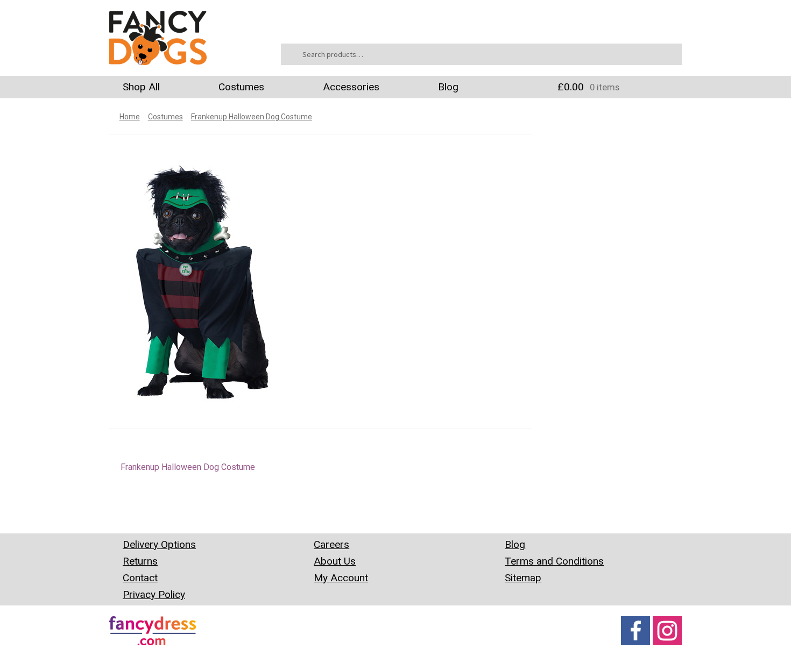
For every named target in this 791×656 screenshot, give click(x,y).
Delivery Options (159, 544)
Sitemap (523, 578)
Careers (331, 544)
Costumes (241, 87)
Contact (140, 578)
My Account (341, 578)
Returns (140, 561)
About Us (335, 561)
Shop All (141, 87)
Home (129, 116)
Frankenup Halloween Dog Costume (251, 116)
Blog (448, 87)
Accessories (351, 87)
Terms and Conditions (554, 561)
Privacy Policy (154, 594)
